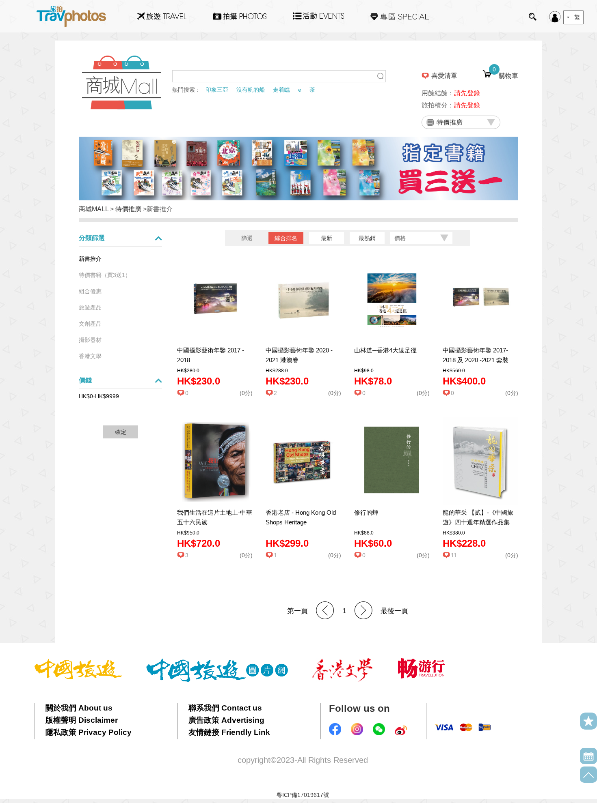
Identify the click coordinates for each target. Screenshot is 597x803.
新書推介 (90, 259)
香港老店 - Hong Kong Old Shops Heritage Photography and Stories (301, 522)
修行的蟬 (366, 512)
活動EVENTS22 (318, 13)
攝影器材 (90, 340)
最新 (326, 238)
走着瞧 (281, 89)
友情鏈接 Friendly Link (229, 732)
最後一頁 (394, 611)
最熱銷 (367, 238)
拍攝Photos (239, 16)
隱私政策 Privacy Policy (88, 732)
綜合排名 (286, 238)
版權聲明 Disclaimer (81, 720)
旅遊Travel (161, 16)
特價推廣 (128, 209)
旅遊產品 (90, 307)
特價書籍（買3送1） (105, 275)
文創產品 (90, 323)
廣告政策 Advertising (226, 720)
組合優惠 (90, 291)
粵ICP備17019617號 (303, 795)
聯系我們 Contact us (225, 708)
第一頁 (297, 611)
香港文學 (90, 356)
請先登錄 (467, 93)
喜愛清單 (444, 75)
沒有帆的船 (250, 89)
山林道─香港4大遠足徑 (385, 350)
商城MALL (93, 209)
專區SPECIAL (399, 16)
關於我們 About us (78, 708)
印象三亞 (216, 89)
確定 (120, 432)
